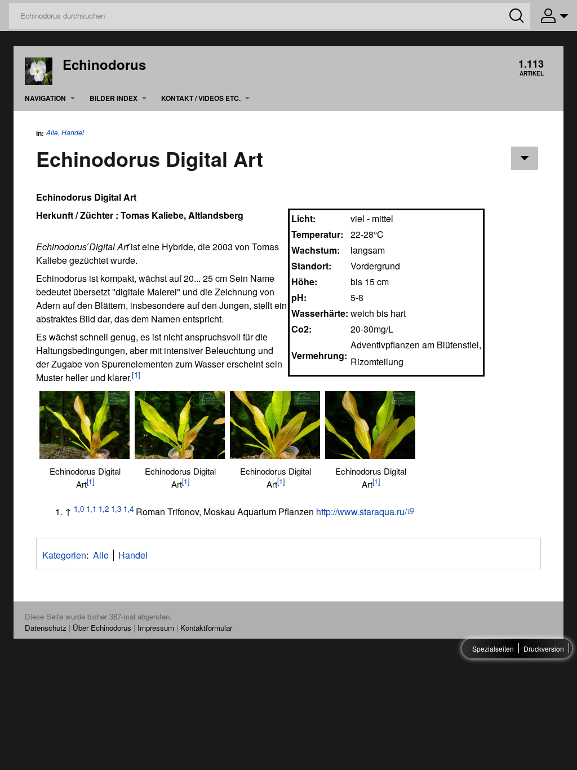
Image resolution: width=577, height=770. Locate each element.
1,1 (91, 508)
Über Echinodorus (102, 627)
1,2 (104, 508)
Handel (72, 132)
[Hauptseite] (38, 70)
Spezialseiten (493, 648)
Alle (52, 132)
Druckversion (543, 648)
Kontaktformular (206, 627)
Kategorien (64, 554)
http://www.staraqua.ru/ (361, 511)
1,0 (79, 508)
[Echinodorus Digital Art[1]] (84, 425)
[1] (136, 374)
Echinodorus (104, 64)
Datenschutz (45, 627)
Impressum (155, 627)
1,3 (116, 508)
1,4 (128, 508)
